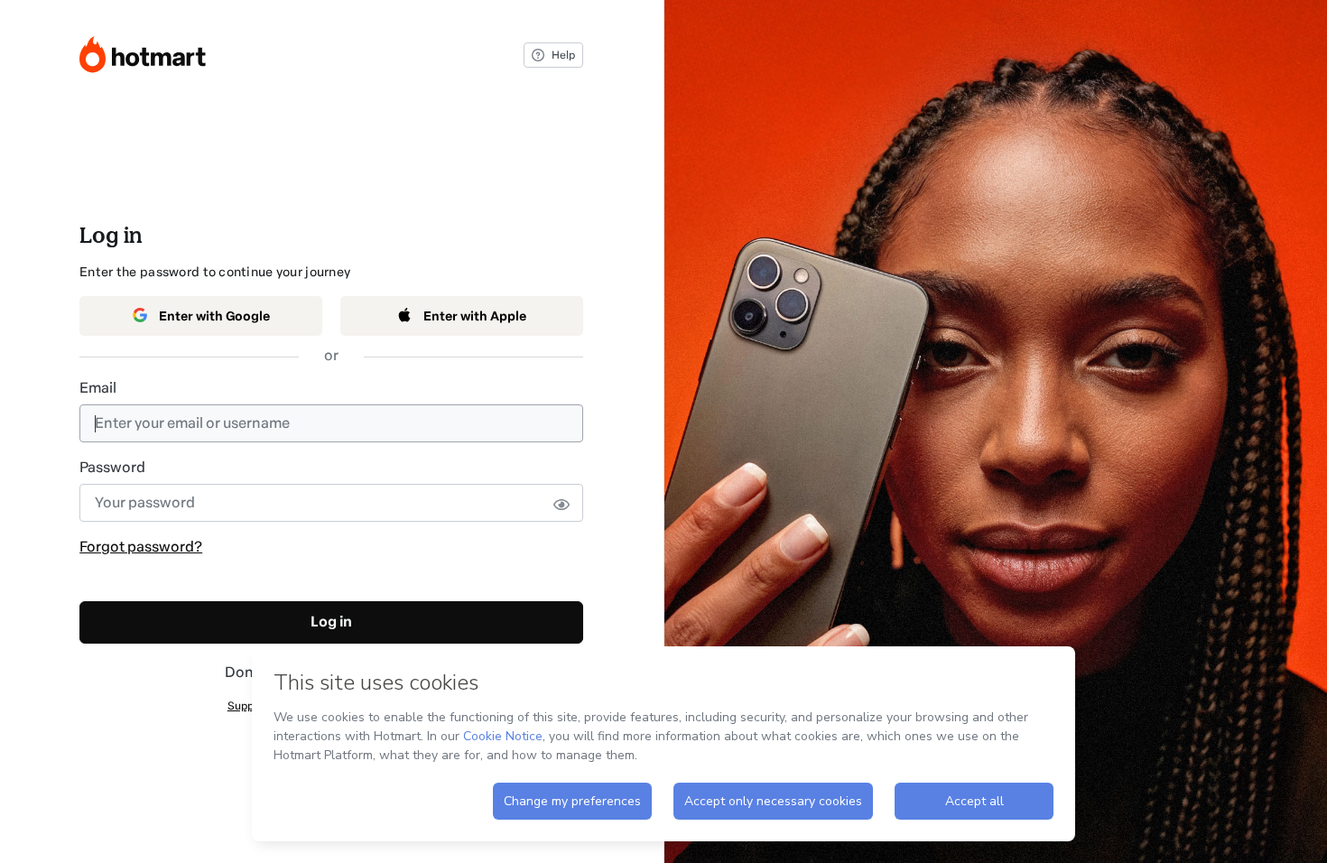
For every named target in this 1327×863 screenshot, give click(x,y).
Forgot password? (140, 546)
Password (112, 467)
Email (97, 387)
